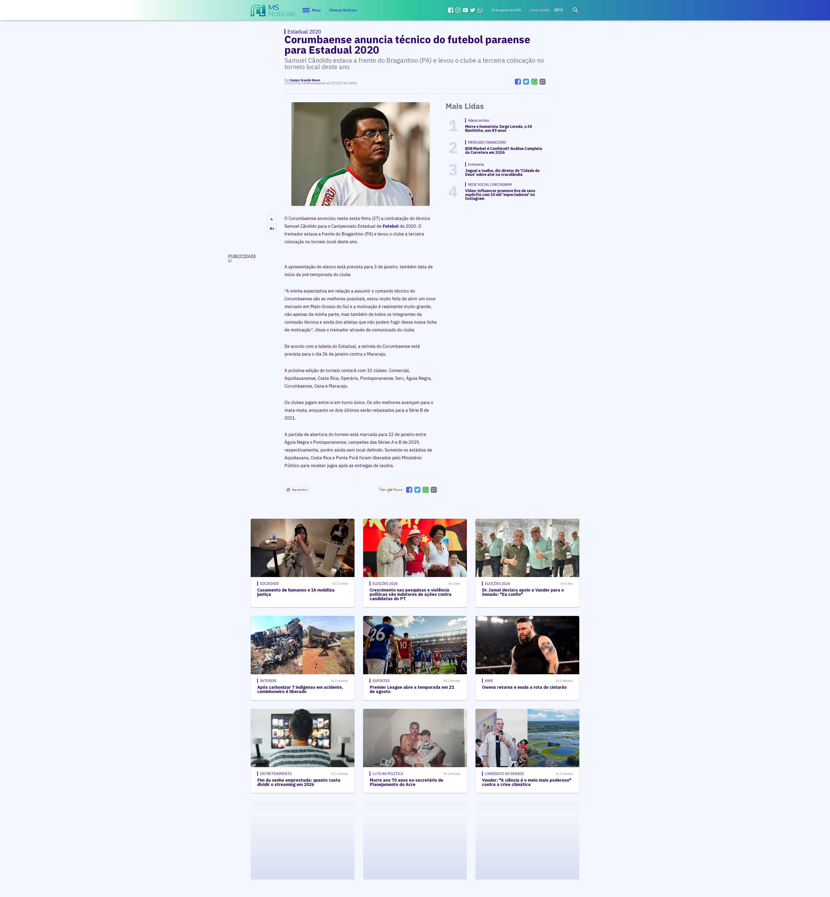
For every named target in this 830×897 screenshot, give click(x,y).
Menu (316, 10)
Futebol (391, 226)
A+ (272, 228)
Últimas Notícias (343, 10)
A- (272, 219)
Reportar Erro (300, 489)
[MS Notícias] (273, 12)
